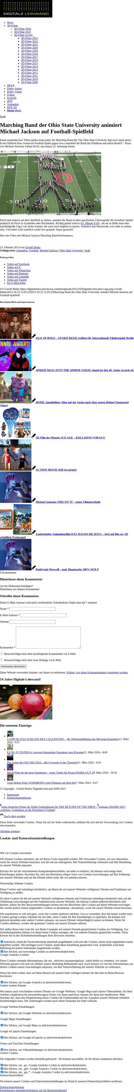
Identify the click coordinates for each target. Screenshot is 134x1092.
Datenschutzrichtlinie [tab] (11, 1075)
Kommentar (7, 647)
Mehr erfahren (12, 831)
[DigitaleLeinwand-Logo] (26, 16)
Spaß (3, 116)
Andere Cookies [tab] (9, 1052)
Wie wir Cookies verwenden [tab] (15, 853)
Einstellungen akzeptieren (14, 1090)
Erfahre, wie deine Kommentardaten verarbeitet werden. (97, 672)
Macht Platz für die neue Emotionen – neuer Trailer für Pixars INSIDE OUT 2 (50, 772)
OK (2, 831)
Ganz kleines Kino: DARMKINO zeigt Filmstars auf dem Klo (41, 782)
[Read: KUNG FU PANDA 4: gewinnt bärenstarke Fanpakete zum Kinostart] (10, 749)
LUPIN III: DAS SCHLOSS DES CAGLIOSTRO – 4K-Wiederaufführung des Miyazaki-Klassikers (63, 739)
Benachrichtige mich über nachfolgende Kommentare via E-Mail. (40, 653)
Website (4, 621)
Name (4, 608)
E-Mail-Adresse (10, 615)
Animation (22, 250)
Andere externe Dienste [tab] (13, 985)
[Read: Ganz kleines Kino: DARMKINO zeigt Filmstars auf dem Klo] (10, 779)
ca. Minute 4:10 (90, 223)
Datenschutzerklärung (12, 1087)
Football (33, 250)
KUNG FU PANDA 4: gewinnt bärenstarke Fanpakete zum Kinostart (45, 752)
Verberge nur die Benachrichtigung (47, 1090)
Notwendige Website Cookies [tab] (16, 883)
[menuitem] (70, 22)
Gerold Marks (32, 247)
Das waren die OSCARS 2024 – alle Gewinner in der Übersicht (42, 762)
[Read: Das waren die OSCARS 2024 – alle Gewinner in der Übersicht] (10, 759)
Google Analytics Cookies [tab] (14, 954)
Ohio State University (71, 250)
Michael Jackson (49, 250)
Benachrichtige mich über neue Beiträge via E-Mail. (32, 660)
